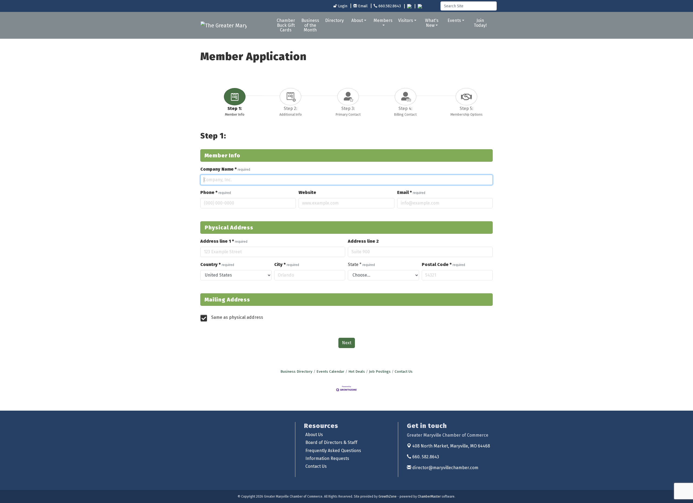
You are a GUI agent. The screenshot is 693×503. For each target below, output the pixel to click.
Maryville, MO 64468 (451, 446)
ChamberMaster (429, 496)
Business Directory (296, 371)
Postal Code (443, 264)
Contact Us (404, 371)
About (357, 20)
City (286, 264)
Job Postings (380, 371)
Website (307, 192)
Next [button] (346, 342)
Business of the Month (310, 25)
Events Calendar (330, 371)
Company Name (225, 169)
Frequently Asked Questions (333, 450)
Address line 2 (363, 241)
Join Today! (480, 23)
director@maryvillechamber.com (444, 467)
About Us (314, 434)
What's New (432, 23)
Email (411, 192)
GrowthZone (387, 496)
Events (454, 20)
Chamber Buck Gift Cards (286, 25)
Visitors (405, 20)
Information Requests (327, 458)
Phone (215, 192)
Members (383, 20)
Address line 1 (223, 241)
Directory (334, 20)
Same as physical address (237, 317)
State (361, 264)
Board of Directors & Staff (331, 442)
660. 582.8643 (425, 456)
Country (217, 264)
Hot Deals (356, 371)
